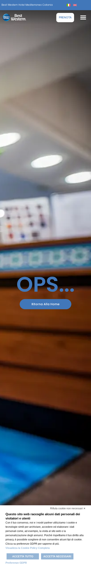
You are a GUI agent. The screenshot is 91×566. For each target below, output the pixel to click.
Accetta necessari (57, 556)
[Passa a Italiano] (68, 5)
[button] (83, 17)
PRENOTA (65, 17)
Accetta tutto (22, 556)
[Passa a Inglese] (75, 5)
